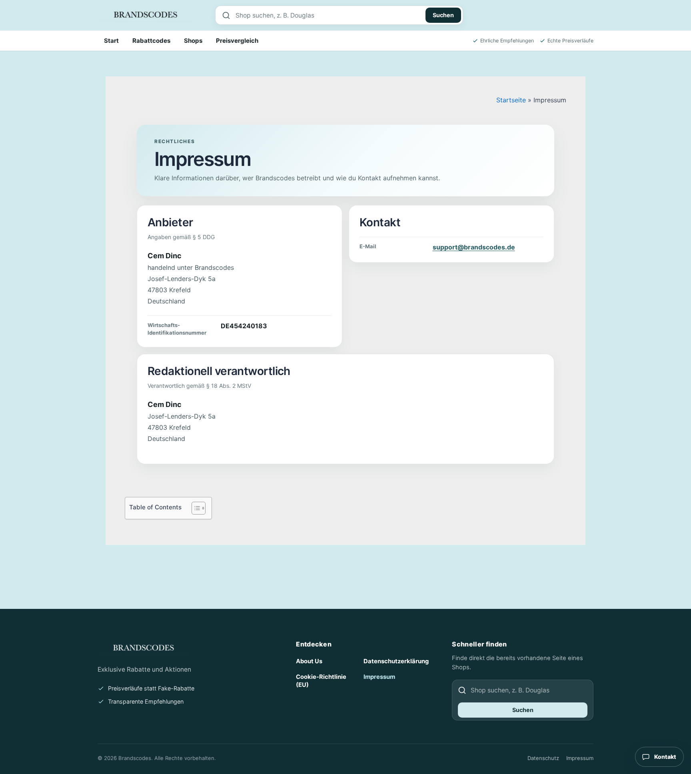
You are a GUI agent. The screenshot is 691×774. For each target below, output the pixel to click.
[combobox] (328, 15)
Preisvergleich (237, 40)
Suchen (443, 15)
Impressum (379, 676)
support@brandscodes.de (474, 247)
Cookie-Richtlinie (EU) (321, 681)
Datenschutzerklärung (396, 661)
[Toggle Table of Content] (195, 508)
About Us (309, 661)
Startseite (511, 100)
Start (111, 40)
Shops (193, 40)
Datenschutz (543, 758)
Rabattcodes (151, 40)
